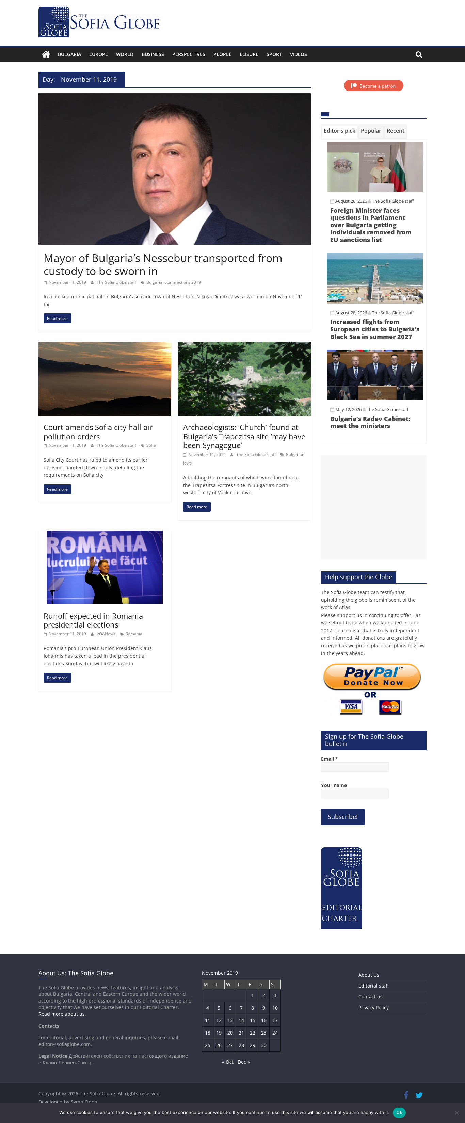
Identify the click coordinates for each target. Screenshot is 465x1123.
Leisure (249, 54)
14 (241, 1020)
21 (241, 1032)
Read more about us (61, 1014)
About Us (368, 975)
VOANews (106, 634)
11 (207, 1020)
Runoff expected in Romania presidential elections (93, 620)
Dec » (244, 1062)
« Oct (228, 1062)
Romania (134, 634)
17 (275, 1020)
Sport (274, 54)
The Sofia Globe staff (117, 282)
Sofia (151, 445)
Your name (334, 785)
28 (241, 1045)
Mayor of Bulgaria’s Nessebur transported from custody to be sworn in (163, 264)
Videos (298, 54)
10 (275, 1008)
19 (219, 1032)
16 (264, 1020)
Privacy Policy (373, 1007)
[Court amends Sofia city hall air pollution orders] (104, 346)
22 (252, 1032)
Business (153, 54)
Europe (98, 54)
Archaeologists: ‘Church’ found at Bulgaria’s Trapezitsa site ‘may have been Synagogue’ (244, 436)
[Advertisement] (374, 507)
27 (230, 1045)
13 (230, 1020)
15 (252, 1020)
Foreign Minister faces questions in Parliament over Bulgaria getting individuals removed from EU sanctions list (371, 225)
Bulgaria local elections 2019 (173, 282)
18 (207, 1032)
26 (219, 1045)
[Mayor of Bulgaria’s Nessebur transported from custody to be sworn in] (174, 97)
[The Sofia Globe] (46, 54)
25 (207, 1045)
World (124, 54)
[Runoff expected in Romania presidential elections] (105, 534)
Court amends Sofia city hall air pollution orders (98, 431)
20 (230, 1032)
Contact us (370, 996)
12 (219, 1020)
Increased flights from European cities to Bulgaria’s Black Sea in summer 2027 (374, 329)
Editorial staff (373, 985)
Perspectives (188, 54)
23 (264, 1032)
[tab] (339, 132)
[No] (456, 1112)
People (222, 54)
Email (329, 758)
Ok (399, 1112)
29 (252, 1045)
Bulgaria (69, 54)
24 (275, 1032)
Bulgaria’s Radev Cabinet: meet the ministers (370, 422)
